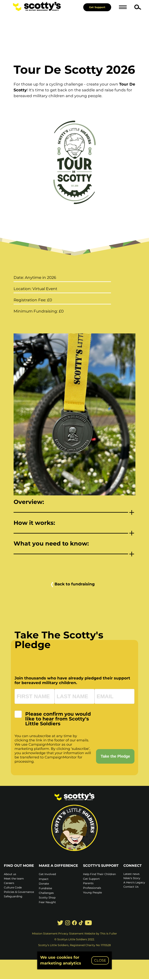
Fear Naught (47, 902)
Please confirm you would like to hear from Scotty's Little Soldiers (58, 719)
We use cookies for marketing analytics (60, 960)
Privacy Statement (71, 933)
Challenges (46, 893)
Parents (88, 883)
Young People (92, 892)
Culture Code (13, 887)
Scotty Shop (47, 897)
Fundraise (45, 888)
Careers (9, 883)
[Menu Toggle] (123, 7)
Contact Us (131, 886)
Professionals (92, 888)
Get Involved (47, 874)
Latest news (131, 874)
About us (10, 874)
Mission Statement (45, 933)
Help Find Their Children (99, 874)
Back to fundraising (75, 584)
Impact (44, 879)
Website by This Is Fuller (100, 933)
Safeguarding (13, 896)
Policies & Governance (19, 892)
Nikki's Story (131, 878)
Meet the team (14, 878)
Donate (44, 883)
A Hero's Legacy (134, 882)
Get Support (97, 7)
